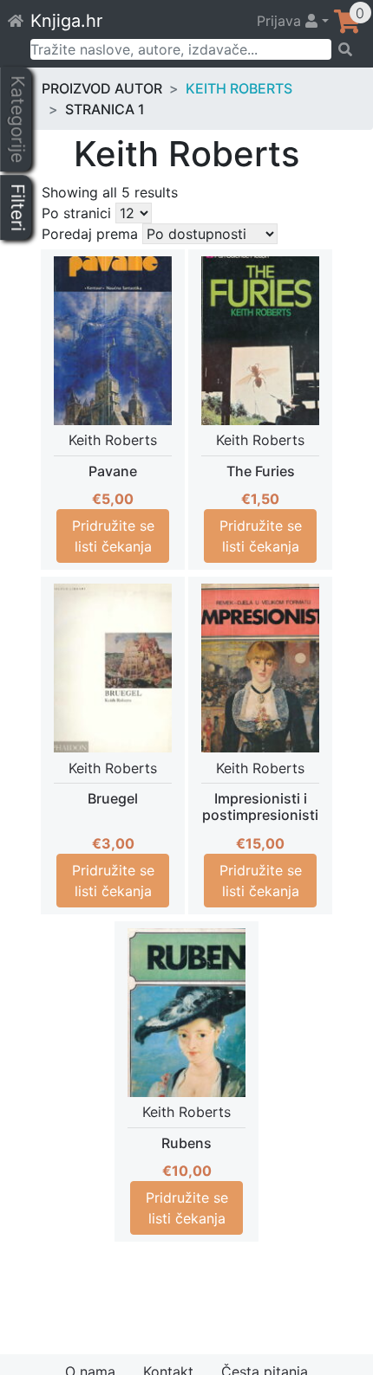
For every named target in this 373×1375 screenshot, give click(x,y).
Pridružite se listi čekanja (113, 536)
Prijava (281, 20)
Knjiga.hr (66, 20)
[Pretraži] (346, 49)
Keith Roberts (239, 88)
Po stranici (76, 213)
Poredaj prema (90, 233)
